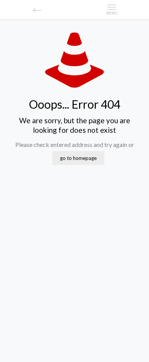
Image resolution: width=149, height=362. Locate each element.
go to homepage (78, 158)
